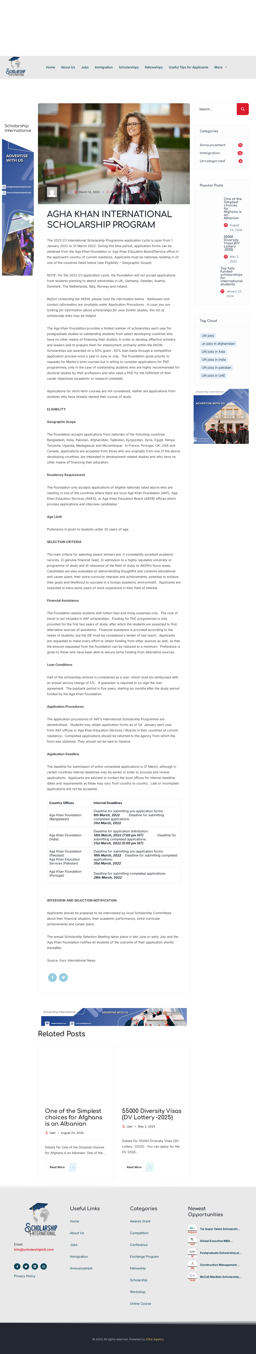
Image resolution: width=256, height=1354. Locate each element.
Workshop (137, 1292)
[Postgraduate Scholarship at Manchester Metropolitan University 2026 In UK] (192, 1253)
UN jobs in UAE (213, 375)
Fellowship (138, 1268)
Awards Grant (140, 1221)
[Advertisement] (120, 28)
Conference (139, 1245)
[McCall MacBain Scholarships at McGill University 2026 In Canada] (192, 1276)
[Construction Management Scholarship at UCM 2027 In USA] (192, 1264)
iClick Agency (155, 1339)
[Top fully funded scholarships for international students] (207, 276)
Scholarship (139, 1280)
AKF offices (64, 730)
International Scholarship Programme (95, 240)
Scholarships (129, 67)
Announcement (81, 1268)
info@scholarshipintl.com (34, 1250)
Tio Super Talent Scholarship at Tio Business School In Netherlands (219, 1229)
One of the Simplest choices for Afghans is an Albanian (233, 208)
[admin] (53, 192)
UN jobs (208, 336)
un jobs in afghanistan (218, 344)
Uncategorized (151, 192)
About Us (68, 67)
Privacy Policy (24, 1276)
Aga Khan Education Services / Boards (107, 730)
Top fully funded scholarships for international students (231, 276)
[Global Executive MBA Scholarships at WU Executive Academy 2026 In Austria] (192, 1241)
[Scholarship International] (15, 67)
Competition (139, 1233)
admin (63, 192)
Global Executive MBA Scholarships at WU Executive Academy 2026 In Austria (220, 1241)
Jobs (85, 67)
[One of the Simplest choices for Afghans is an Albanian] (209, 206)
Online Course (140, 1304)
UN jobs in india (214, 360)
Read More (57, 1167)
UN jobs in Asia (213, 352)
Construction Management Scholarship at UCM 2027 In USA (219, 1264)
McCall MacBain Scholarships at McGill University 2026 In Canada (220, 1276)
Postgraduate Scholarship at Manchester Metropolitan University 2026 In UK (219, 1253)
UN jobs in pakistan (216, 368)
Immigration (104, 67)
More (218, 67)
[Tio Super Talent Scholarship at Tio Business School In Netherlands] (192, 1229)
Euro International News (77, 960)
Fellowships (154, 67)
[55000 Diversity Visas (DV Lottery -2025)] (209, 244)
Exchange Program (144, 1256)
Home (50, 67)
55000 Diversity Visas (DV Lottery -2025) (232, 243)
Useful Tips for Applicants (188, 67)
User (53, 1132)
